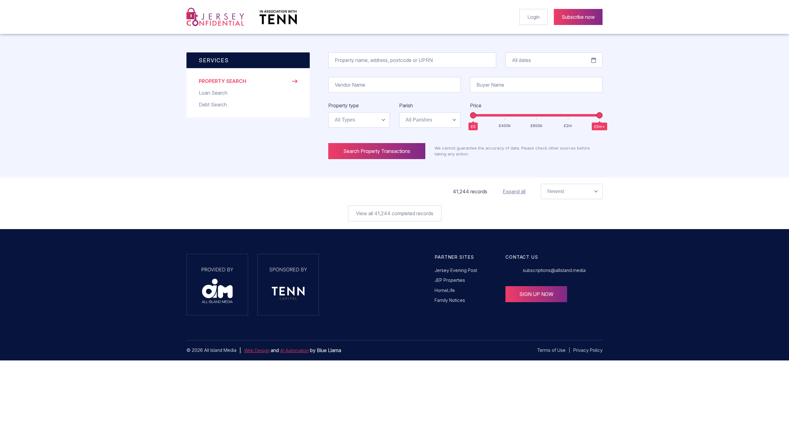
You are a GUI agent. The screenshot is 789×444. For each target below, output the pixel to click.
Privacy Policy (588, 350)
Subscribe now (578, 17)
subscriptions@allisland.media (554, 270)
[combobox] (359, 120)
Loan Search (213, 93)
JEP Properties (450, 280)
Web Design (256, 350)
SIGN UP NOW (536, 294)
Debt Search (213, 104)
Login (533, 17)
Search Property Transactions (376, 151)
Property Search (222, 81)
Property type (343, 105)
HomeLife (445, 290)
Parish (406, 105)
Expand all (514, 191)
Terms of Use (551, 350)
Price (475, 105)
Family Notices (450, 300)
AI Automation (294, 350)
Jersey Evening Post (456, 270)
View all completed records (394, 213)
